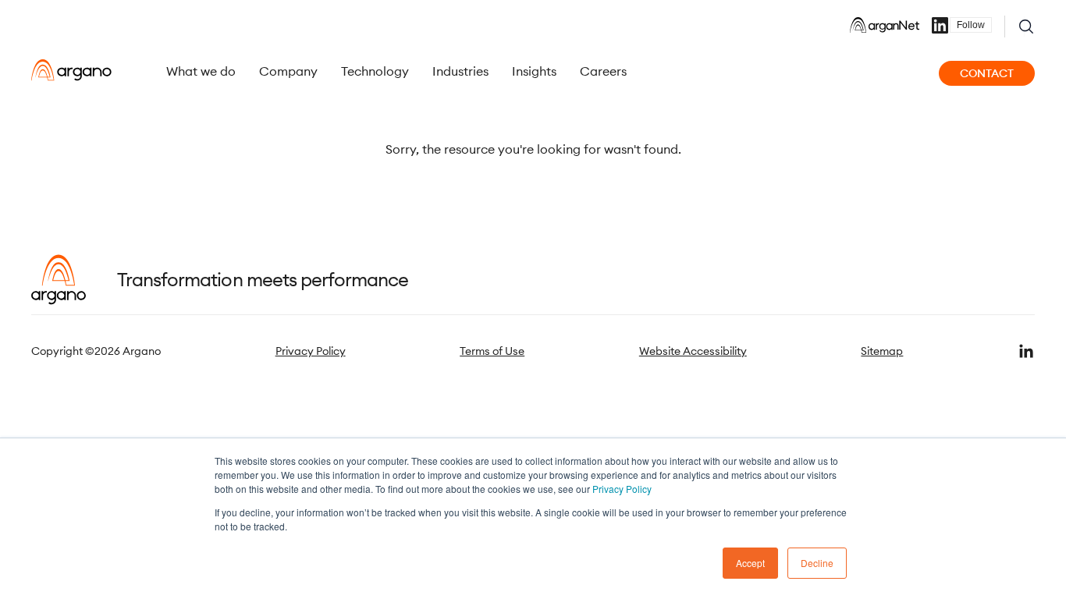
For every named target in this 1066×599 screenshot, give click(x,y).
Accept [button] (750, 562)
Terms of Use (492, 351)
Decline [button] (817, 562)
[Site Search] (1026, 26)
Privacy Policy (622, 488)
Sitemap (882, 351)
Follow (971, 24)
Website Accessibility (693, 351)
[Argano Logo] (71, 70)
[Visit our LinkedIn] (1026, 351)
